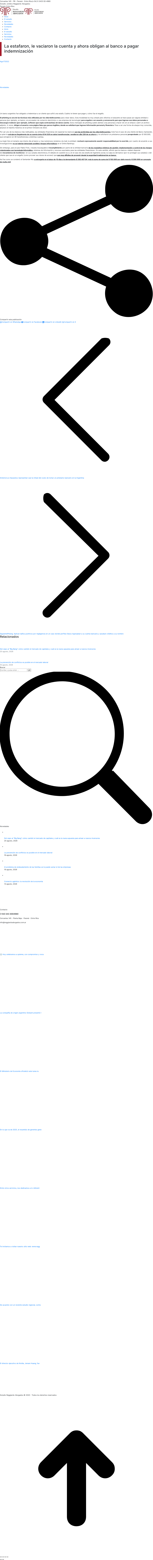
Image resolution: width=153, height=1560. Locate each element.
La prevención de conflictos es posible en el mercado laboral (24, 662)
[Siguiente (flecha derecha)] (3, 1559)
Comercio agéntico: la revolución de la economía (23, 881)
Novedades (4, 87)
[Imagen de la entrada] (5, 643)
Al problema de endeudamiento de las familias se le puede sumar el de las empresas (37, 867)
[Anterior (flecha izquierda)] (1, 1559)
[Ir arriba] (76, 1478)
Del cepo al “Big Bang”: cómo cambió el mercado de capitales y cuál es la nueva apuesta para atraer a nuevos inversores (48, 649)
